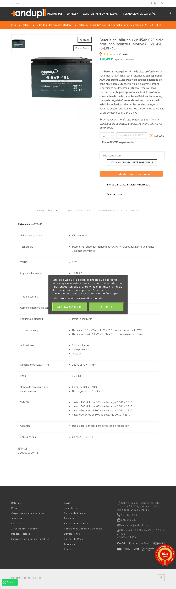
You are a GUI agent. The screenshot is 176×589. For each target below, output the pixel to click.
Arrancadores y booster (25, 528)
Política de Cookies (75, 513)
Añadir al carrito (132, 135)
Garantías (69, 544)
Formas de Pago (73, 538)
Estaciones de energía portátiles (30, 538)
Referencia (24, 224)
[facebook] (161, 577)
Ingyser (36, 577)
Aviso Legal (71, 508)
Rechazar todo (69, 307)
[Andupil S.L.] (28, 14)
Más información (63, 298)
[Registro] (155, 3)
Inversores (17, 518)
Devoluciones (72, 533)
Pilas (14, 508)
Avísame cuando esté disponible (132, 162)
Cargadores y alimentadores (27, 513)
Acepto (106, 307)
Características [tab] (78, 210)
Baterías (16, 502)
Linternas (16, 523)
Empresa (69, 518)
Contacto (69, 549)
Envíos (68, 502)
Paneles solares (20, 533)
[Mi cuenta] (151, 3)
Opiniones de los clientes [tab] (119, 210)
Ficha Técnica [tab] (47, 210)
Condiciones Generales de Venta (83, 528)
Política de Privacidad (76, 523)
